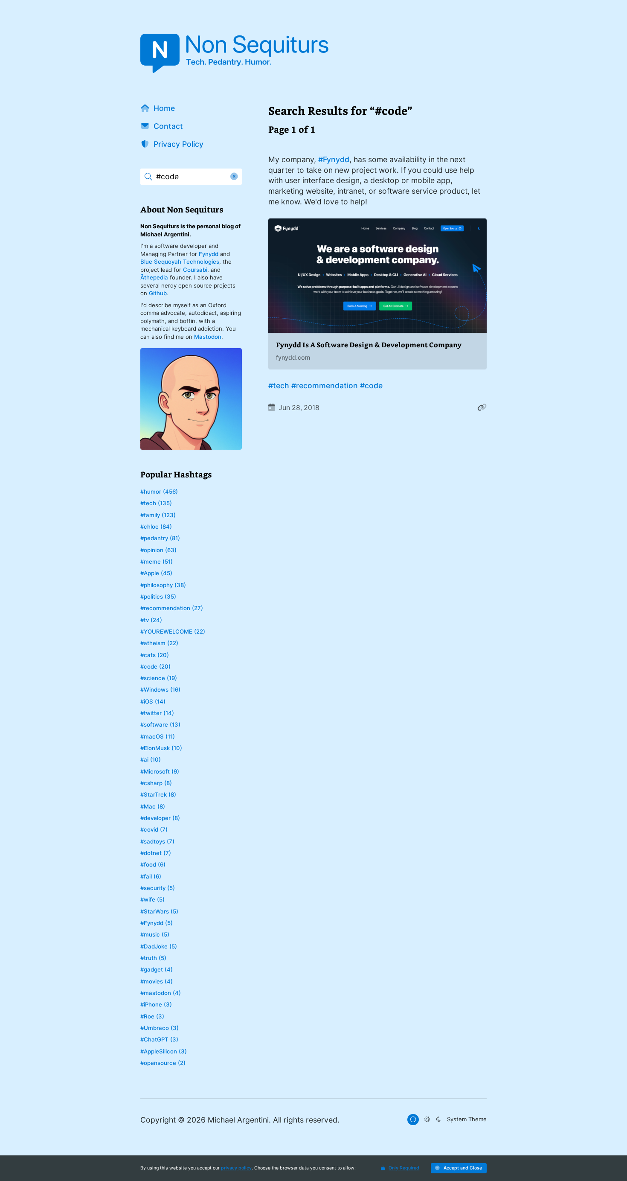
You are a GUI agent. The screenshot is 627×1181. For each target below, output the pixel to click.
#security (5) (157, 887)
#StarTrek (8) (158, 794)
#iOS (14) (152, 701)
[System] (412, 1119)
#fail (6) (150, 876)
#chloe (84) (156, 526)
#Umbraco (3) (159, 1027)
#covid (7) (154, 829)
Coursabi (195, 269)
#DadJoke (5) (158, 946)
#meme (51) (156, 561)
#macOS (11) (157, 736)
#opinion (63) (158, 550)
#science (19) (158, 678)
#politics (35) (158, 596)
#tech (278, 385)
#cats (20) (154, 655)
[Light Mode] (427, 1119)
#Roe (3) (152, 1016)
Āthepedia (154, 277)
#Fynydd (333, 159)
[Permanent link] (482, 407)
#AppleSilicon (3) (163, 1051)
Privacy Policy (178, 144)
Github (158, 293)
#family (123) (158, 515)
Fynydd (208, 253)
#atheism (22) (159, 643)
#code (371, 385)
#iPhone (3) (156, 1004)
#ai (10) (150, 759)
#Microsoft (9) (159, 771)
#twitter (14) (157, 713)
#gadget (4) (156, 969)
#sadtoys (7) (157, 841)
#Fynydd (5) (156, 922)
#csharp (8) (156, 783)
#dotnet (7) (155, 852)
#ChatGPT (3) (159, 1039)
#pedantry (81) (160, 538)
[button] (459, 1168)
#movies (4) (156, 981)
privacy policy (236, 1168)
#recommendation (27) (171, 608)
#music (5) (154, 934)
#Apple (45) (156, 573)
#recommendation (324, 385)
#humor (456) (159, 491)
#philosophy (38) (163, 585)
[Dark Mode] (438, 1119)
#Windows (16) (160, 689)
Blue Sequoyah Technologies (179, 261)
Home (164, 108)
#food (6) (152, 864)
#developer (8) (160, 817)
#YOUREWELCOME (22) (172, 631)
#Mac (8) (152, 806)
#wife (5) (152, 899)
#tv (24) (151, 620)
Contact (168, 126)
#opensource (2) (163, 1062)
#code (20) (155, 666)
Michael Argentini (238, 1119)
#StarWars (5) (159, 911)
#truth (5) (153, 957)
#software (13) (160, 724)
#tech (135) (156, 503)
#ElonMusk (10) (161, 748)
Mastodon (207, 336)
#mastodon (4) (160, 992)
